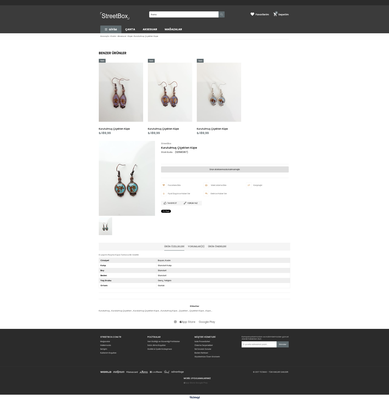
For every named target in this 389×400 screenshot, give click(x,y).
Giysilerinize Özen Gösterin (207, 357)
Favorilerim (262, 14)
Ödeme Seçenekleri (203, 345)
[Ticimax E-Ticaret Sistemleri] (194, 397)
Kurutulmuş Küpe (169, 310)
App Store (188, 322)
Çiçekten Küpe (196, 310)
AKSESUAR (150, 29)
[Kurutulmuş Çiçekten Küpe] (121, 92)
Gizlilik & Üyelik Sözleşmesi (159, 349)
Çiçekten (183, 310)
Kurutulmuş (104, 310)
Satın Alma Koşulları (156, 345)
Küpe (208, 310)
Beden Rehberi (201, 353)
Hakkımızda (105, 345)
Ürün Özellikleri (174, 246)
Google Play (207, 322)
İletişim (103, 349)
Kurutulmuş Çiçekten (121, 310)
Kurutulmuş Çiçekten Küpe (114, 128)
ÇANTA (130, 29)
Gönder (282, 344)
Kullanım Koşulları (108, 353)
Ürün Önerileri (217, 246)
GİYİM (113, 29)
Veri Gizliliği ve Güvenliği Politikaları (163, 341)
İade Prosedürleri (202, 341)
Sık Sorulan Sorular (202, 349)
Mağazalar (173, 29)
